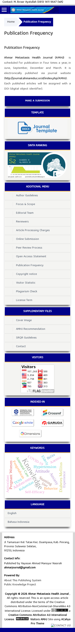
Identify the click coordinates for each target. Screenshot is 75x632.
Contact (21, 346)
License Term (24, 300)
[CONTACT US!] (61, 625)
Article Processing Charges (33, 230)
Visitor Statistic (25, 282)
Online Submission (27, 239)
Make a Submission (37, 100)
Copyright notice (26, 274)
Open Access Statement (31, 256)
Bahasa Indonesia (18, 522)
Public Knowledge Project (20, 584)
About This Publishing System (22, 580)
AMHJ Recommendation (30, 329)
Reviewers (22, 221)
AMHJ (44, 619)
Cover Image (24, 320)
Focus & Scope (25, 204)
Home (11, 22)
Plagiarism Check (26, 291)
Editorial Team (25, 213)
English (12, 513)
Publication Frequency (30, 265)
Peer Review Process (29, 247)
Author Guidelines (27, 195)
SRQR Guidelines (26, 337)
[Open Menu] (4, 10)
